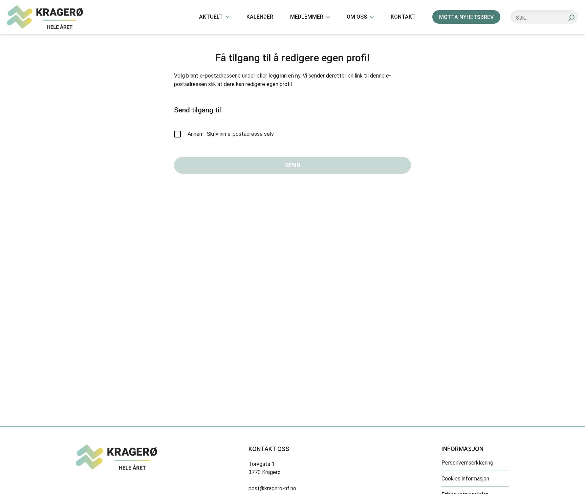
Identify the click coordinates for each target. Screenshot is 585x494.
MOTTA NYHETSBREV (466, 17)
